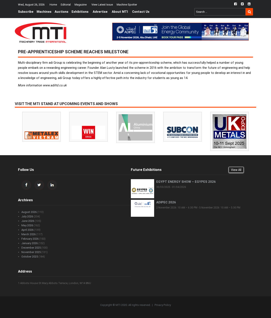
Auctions (61, 12)
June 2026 (27, 220)
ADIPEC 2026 (166, 202)
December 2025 (31, 247)
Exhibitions (80, 12)
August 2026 (29, 212)
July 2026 (27, 216)
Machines (44, 12)
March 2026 (28, 234)
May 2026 (27, 225)
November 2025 (31, 252)
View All (236, 170)
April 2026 (27, 229)
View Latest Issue (102, 4)
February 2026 (30, 238)
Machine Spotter (127, 4)
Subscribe (25, 12)
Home (53, 4)
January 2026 (29, 243)
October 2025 (29, 256)
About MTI (120, 12)
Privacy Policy (163, 305)
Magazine (81, 4)
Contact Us (140, 12)
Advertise (100, 12)
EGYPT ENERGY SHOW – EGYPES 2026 (186, 182)
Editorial (66, 4)
